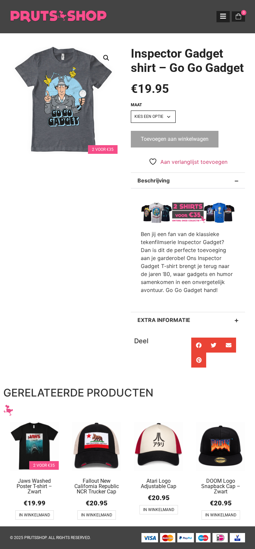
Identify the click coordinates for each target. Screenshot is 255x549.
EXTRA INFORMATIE (163, 320)
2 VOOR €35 (103, 149)
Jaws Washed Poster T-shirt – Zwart (34, 486)
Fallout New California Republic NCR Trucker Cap (96, 486)
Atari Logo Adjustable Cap (158, 483)
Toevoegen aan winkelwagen (175, 139)
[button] (106, 58)
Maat (136, 105)
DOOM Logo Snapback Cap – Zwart (220, 486)
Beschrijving (153, 180)
